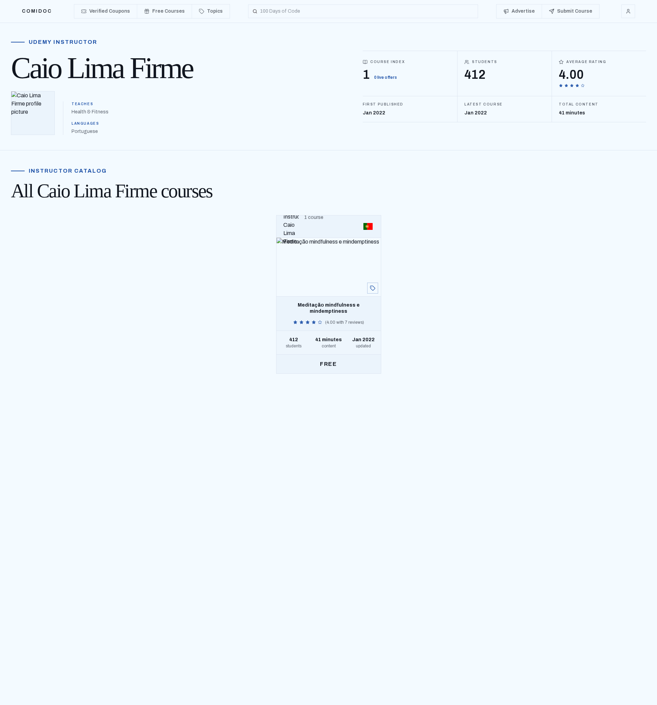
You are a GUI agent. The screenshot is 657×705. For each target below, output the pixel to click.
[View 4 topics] (372, 288)
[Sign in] (628, 11)
